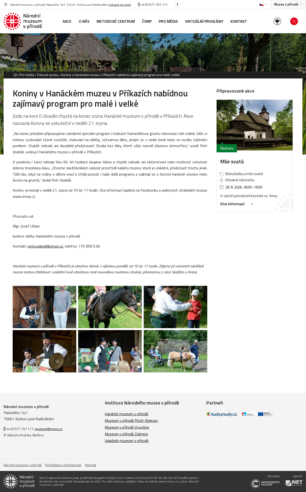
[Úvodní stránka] (23, 21)
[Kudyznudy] (221, 415)
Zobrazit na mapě (120, 4)
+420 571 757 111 (154, 4)
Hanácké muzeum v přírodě (126, 414)
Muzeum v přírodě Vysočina (127, 427)
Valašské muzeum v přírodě (126, 440)
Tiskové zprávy (48, 74)
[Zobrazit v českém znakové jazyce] (277, 21)
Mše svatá (232, 161)
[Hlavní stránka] (15, 74)
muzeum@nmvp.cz (48, 428)
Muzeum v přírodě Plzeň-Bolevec (131, 420)
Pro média (27, 74)
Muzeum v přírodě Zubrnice (126, 434)
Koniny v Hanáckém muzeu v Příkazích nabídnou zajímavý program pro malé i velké (120, 74)
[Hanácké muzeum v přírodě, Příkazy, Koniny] (44, 307)
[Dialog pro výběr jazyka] (263, 4)
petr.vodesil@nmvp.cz (45, 246)
